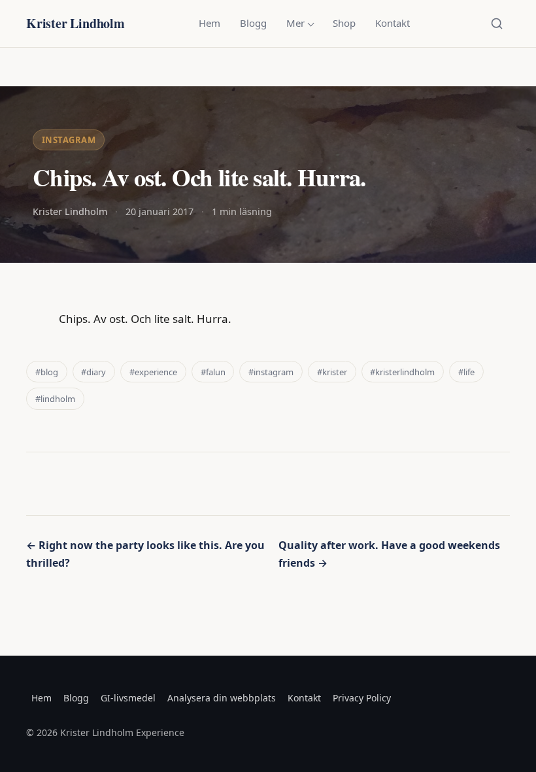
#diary (93, 372)
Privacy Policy (362, 698)
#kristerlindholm (402, 372)
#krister (332, 372)
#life (466, 372)
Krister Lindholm (75, 23)
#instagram (270, 372)
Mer (295, 22)
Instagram (69, 140)
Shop (344, 22)
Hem (209, 22)
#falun (213, 372)
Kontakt (392, 22)
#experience (153, 372)
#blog (46, 372)
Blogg (253, 22)
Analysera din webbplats (221, 698)
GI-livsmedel (128, 698)
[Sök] (497, 23)
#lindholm (55, 399)
